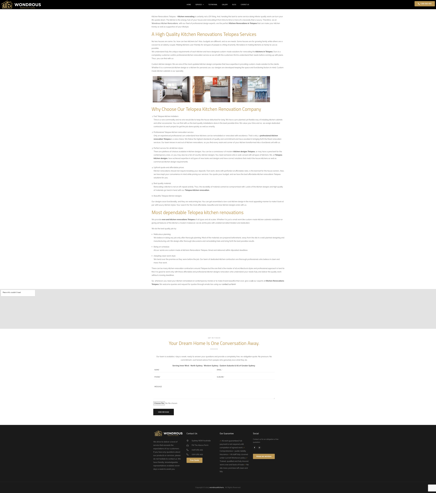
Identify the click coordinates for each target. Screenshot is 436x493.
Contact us (245, 4)
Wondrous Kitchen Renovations (165, 23)
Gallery (225, 4)
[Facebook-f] (254, 447)
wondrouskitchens (216, 487)
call (251, 281)
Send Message (163, 412)
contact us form (228, 284)
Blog (234, 4)
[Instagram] (259, 447)
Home (189, 4)
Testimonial (212, 4)
